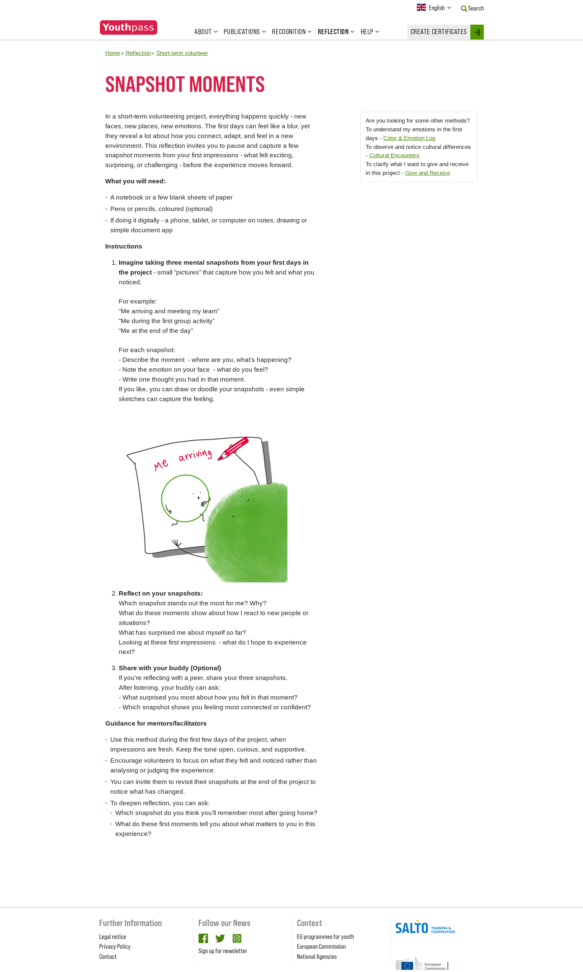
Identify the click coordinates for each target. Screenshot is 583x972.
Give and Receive (427, 172)
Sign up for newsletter (222, 950)
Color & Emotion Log (409, 138)
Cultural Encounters (394, 155)
